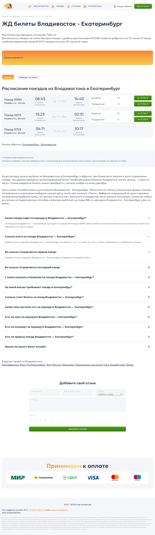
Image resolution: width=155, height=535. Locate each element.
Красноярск (38, 364)
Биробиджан (117, 364)
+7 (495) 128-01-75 (37, 510)
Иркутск (57, 364)
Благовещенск (10, 364)
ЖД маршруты (41, 6)
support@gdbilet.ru (59, 510)
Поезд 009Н (13, 99)
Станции (76, 6)
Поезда (60, 6)
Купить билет (143, 6)
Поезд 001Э (12, 115)
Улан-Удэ (25, 364)
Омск (106, 364)
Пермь (129, 364)
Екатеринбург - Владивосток (39, 144)
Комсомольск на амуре (88, 364)
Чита (49, 364)
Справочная (94, 6)
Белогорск (68, 364)
